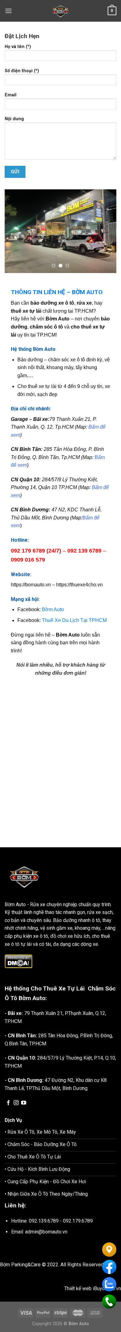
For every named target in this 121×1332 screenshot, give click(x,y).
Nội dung (14, 118)
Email (10, 95)
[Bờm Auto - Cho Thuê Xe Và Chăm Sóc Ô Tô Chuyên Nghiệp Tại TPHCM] (60, 11)
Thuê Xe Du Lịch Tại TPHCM (62, 620)
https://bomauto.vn (31, 584)
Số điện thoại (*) (22, 70)
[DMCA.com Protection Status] (18, 961)
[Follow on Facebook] (8, 1103)
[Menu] (8, 10)
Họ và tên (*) (18, 46)
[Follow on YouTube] (23, 1103)
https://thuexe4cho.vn (79, 584)
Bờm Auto (40, 609)
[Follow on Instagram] (16, 1103)
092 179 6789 (28, 551)
